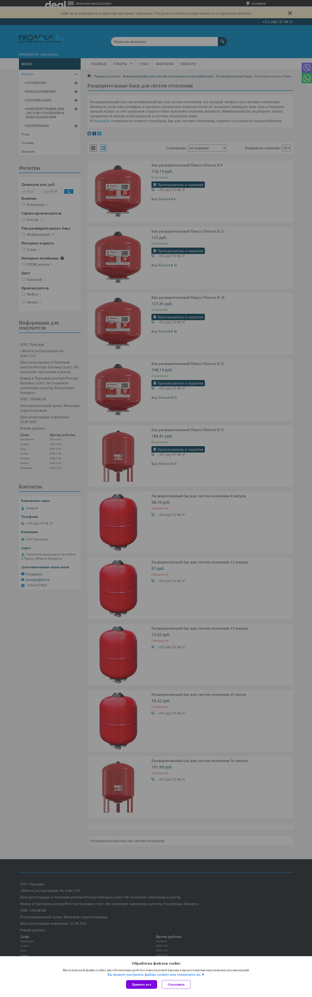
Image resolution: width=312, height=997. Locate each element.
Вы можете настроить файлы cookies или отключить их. (154, 974)
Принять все (141, 984)
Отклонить (176, 984)
